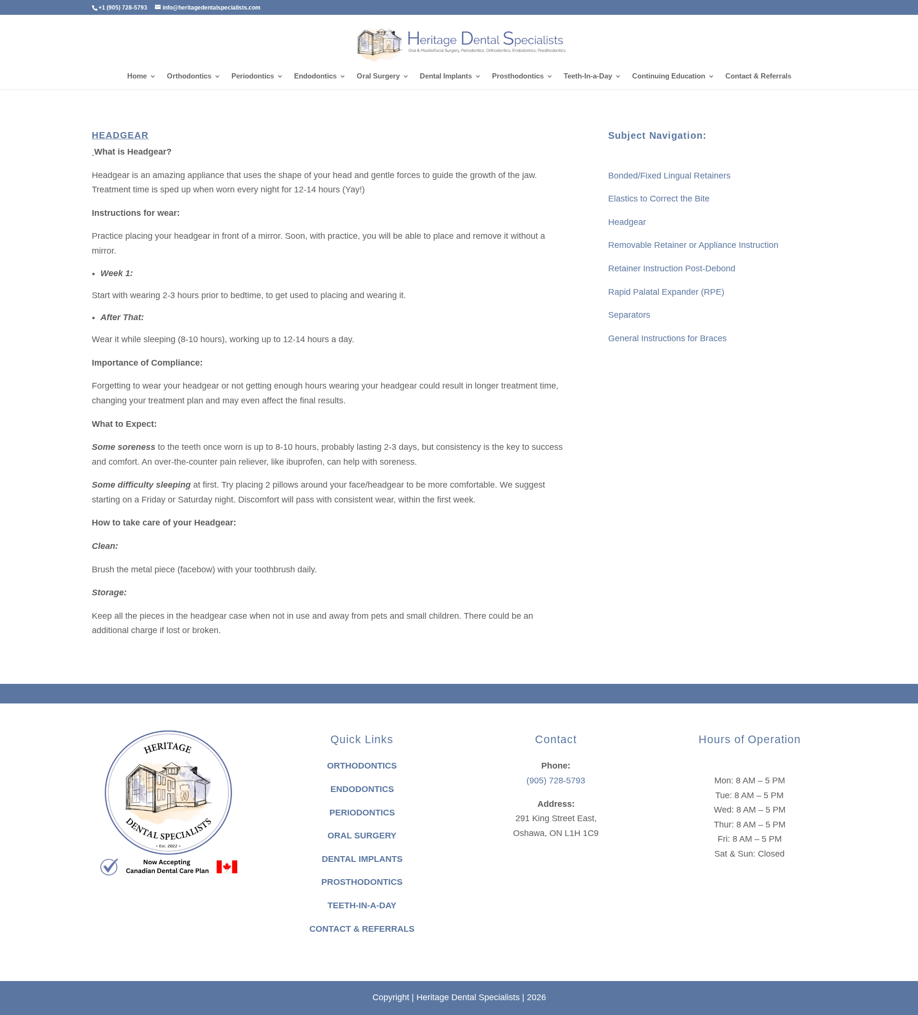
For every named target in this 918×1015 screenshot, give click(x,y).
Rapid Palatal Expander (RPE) (666, 292)
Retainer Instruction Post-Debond (671, 268)
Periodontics (252, 76)
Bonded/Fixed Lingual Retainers (669, 175)
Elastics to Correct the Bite (659, 198)
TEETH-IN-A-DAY (362, 905)
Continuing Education (668, 76)
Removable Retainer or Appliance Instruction (693, 245)
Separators (629, 315)
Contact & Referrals (758, 76)
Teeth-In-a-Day (588, 76)
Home (137, 76)
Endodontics (315, 76)
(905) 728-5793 (555, 780)
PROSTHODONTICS (362, 882)
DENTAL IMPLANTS (362, 859)
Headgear (627, 222)
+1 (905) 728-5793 (122, 7)
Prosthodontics (518, 76)
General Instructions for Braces (667, 338)
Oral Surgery (378, 76)
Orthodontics (189, 76)
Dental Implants (446, 76)
